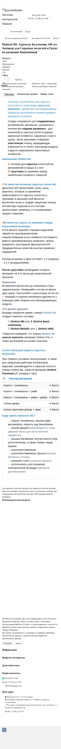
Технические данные (27, 94)
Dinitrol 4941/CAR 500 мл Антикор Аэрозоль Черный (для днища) (29, 541)
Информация (9, 649)
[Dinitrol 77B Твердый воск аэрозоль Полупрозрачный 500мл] (30, 576)
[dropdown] (5, 2)
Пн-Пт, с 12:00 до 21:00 (11, 682)
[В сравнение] (57, 513)
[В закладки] (57, 507)
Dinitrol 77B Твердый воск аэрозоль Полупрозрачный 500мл (27, 595)
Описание (9, 94)
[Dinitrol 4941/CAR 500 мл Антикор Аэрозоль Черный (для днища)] (30, 521)
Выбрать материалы (13, 657)
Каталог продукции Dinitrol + (17, 38)
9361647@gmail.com (13, 686)
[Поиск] (56, 31)
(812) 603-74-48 (11, 678)
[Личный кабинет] (58, 2)
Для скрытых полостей (41, 38)
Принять (18, 643)
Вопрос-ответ (47, 94)
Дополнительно (11, 665)
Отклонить (7, 643)
